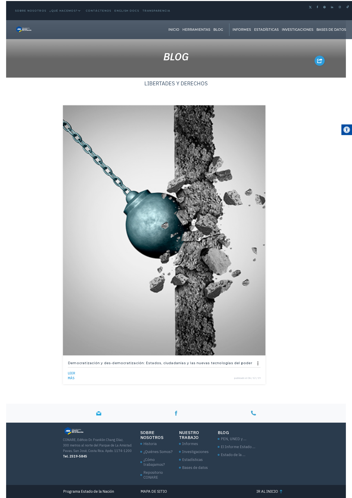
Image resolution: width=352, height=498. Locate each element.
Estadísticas (266, 30)
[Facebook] (317, 7)
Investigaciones (297, 30)
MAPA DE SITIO (154, 491)
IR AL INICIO (267, 491)
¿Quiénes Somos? (158, 451)
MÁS (71, 375)
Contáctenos (98, 10)
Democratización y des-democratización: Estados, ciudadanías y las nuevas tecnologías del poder (160, 363)
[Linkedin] (332, 7)
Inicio (173, 30)
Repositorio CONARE (153, 475)
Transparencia (156, 10)
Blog (218, 30)
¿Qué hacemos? (64, 10)
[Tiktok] (347, 7)
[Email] (98, 413)
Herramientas (196, 30)
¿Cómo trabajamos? (154, 462)
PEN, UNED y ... (233, 438)
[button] (346, 129)
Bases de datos (331, 30)
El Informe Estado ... (238, 446)
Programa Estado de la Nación (88, 491)
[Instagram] (340, 7)
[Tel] (253, 413)
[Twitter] (310, 7)
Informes (241, 30)
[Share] (258, 363)
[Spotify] (324, 7)
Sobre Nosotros (30, 10)
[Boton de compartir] (320, 61)
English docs (126, 10)
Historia (150, 443)
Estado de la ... (233, 454)
